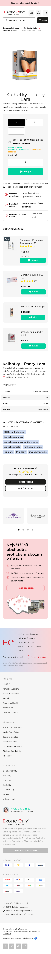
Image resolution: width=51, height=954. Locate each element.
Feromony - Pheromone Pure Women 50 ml (32, 241)
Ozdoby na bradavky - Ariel (32, 333)
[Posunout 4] (32, 530)
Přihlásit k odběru (38, 657)
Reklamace (7, 756)
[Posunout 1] (18, 530)
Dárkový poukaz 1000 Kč (32, 276)
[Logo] (14, 13)
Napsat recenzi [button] (25, 482)
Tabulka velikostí (10, 703)
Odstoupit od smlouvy (25, 850)
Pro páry (8, 452)
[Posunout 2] (23, 530)
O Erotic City (8, 790)
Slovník (6, 698)
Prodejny (7, 780)
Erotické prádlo (30, 28)
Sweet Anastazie (38, 452)
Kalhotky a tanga (10, 30)
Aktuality (7, 776)
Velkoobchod (9, 799)
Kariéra (6, 795)
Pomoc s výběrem (11, 689)
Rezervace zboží (10, 742)
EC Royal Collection (14, 432)
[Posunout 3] (28, 530)
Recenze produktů (11, 694)
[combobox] (19, 20)
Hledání (6, 684)
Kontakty (7, 785)
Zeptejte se (8, 708)
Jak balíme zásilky (11, 732)
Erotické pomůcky (13, 437)
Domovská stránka (11, 28)
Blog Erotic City (10, 771)
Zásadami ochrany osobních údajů (35, 663)
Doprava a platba (10, 737)
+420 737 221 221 (21, 809)
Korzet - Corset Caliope (33, 307)
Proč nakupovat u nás (12, 728)
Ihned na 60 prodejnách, (25, 151)
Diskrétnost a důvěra (12, 746)
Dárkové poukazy (10, 713)
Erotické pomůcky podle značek (21, 442)
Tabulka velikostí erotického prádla (24, 187)
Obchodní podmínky (12, 751)
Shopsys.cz (29, 938)
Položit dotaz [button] (25, 488)
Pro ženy (21, 452)
